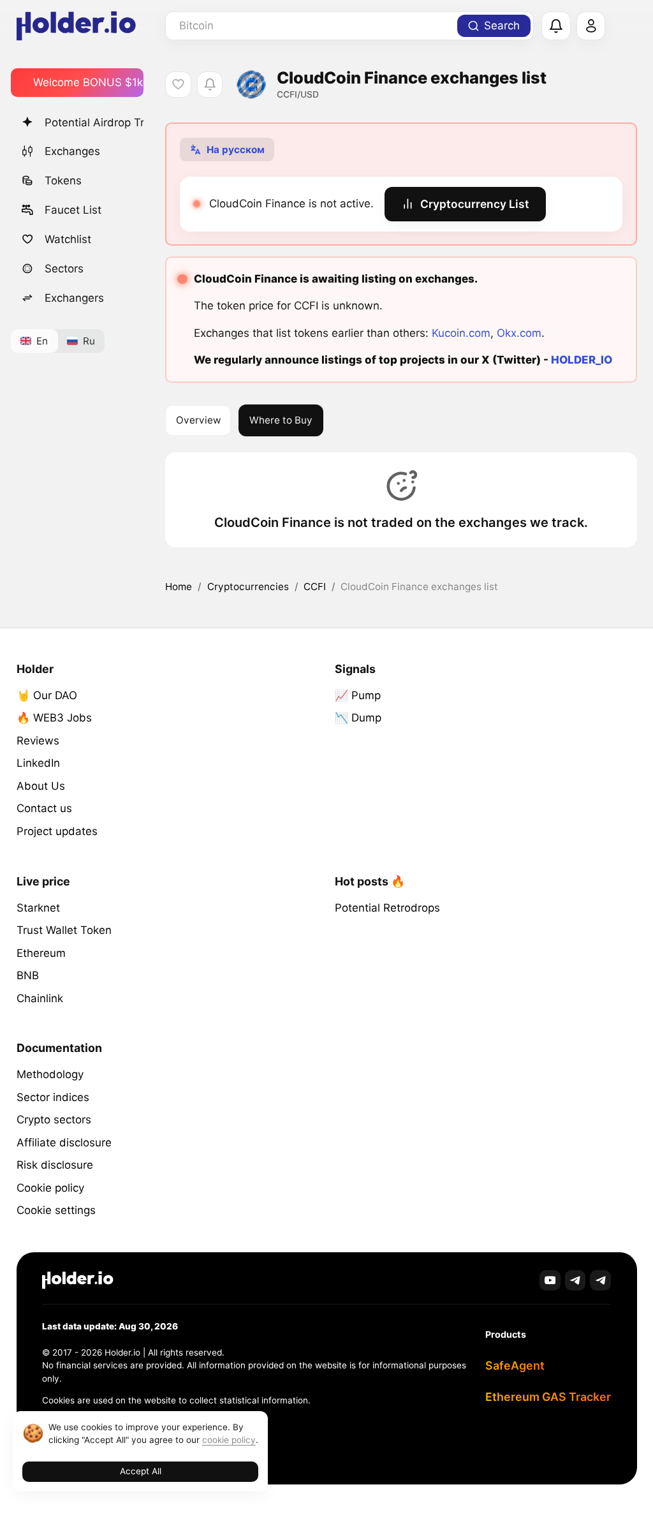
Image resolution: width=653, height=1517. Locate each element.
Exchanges (72, 151)
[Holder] (78, 1280)
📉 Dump (358, 717)
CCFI (315, 587)
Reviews (38, 740)
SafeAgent (515, 1365)
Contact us (44, 808)
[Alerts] (556, 26)
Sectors (64, 268)
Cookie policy (50, 1187)
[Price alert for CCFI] (210, 84)
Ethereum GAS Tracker (548, 1396)
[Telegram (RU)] (600, 1280)
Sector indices (53, 1097)
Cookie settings (56, 1210)
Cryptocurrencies (248, 587)
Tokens (63, 180)
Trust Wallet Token (64, 930)
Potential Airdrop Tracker (94, 122)
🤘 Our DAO (47, 695)
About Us (41, 786)
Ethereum (41, 953)
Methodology (50, 1074)
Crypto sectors (54, 1119)
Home (178, 587)
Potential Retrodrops (387, 907)
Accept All (140, 1471)
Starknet (38, 907)
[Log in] (591, 26)
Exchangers (74, 298)
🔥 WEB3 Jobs (54, 717)
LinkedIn (38, 763)
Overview (198, 420)
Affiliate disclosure (64, 1142)
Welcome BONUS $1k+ (88, 82)
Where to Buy (280, 420)
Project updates (57, 831)
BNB (28, 975)
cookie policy (229, 1440)
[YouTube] (550, 1280)
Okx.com (519, 333)
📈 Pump (358, 695)
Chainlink (40, 998)
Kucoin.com (461, 333)
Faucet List (73, 210)
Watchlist (68, 239)
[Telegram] (575, 1280)
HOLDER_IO (581, 359)
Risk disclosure (55, 1164)
